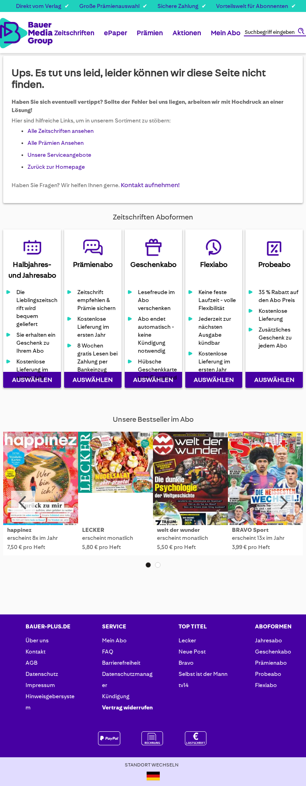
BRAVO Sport (250, 530)
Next (283, 503)
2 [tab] (158, 565)
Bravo (186, 663)
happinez (19, 530)
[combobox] (275, 32)
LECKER (93, 530)
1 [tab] (148, 565)
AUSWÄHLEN (32, 379)
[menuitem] (74, 36)
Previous (23, 503)
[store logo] (7, 33)
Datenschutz (42, 674)
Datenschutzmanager (127, 679)
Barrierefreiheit (121, 663)
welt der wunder (178, 530)
